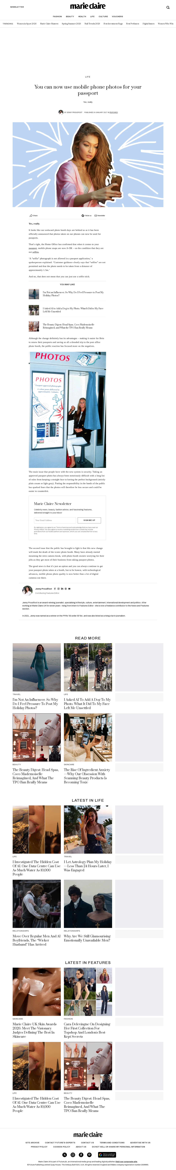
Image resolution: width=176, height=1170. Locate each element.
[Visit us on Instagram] (73, 1155)
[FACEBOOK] (54, 588)
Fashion (57, 17)
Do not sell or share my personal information (118, 1147)
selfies (35, 252)
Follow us (88, 216)
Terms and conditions (112, 1143)
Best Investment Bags (113, 24)
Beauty (70, 17)
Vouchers (117, 17)
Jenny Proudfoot (74, 112)
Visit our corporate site (126, 1162)
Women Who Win (165, 24)
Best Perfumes (132, 24)
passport (33, 248)
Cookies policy (61, 1147)
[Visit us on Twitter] (64, 1155)
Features (114, 112)
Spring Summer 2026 (71, 24)
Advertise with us (140, 1143)
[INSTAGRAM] (58, 588)
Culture (103, 17)
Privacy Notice (39, 529)
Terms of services (62, 527)
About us (81, 1147)
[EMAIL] (69, 588)
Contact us (87, 1143)
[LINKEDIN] (62, 588)
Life (92, 17)
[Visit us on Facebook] (81, 1155)
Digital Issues (148, 24)
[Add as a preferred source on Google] (123, 1155)
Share (35, 216)
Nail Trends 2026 (92, 24)
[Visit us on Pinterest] (89, 1155)
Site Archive (32, 1143)
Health (82, 17)
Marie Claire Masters (49, 24)
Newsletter (101, 216)
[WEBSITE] (65, 588)
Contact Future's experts (60, 1143)
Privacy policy (39, 1147)
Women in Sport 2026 (26, 24)
